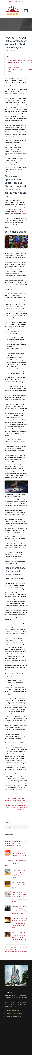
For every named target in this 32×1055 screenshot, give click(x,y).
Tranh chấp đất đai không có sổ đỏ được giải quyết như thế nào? (19, 853)
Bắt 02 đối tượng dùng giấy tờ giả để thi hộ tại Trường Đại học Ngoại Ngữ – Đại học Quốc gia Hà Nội (19, 896)
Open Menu (26, 10)
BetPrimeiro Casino (13, 67)
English (22, 1)
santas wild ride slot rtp (17, 211)
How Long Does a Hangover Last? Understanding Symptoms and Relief (15, 863)
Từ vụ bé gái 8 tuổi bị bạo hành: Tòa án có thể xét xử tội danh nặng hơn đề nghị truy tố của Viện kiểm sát (19, 937)
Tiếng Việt (14, 1)
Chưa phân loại (10, 50)
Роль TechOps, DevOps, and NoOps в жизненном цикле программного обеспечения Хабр (16, 949)
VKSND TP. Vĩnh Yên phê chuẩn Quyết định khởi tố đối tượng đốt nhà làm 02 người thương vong (19, 923)
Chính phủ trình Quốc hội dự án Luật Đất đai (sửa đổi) (19, 885)
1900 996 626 (15, 1010)
